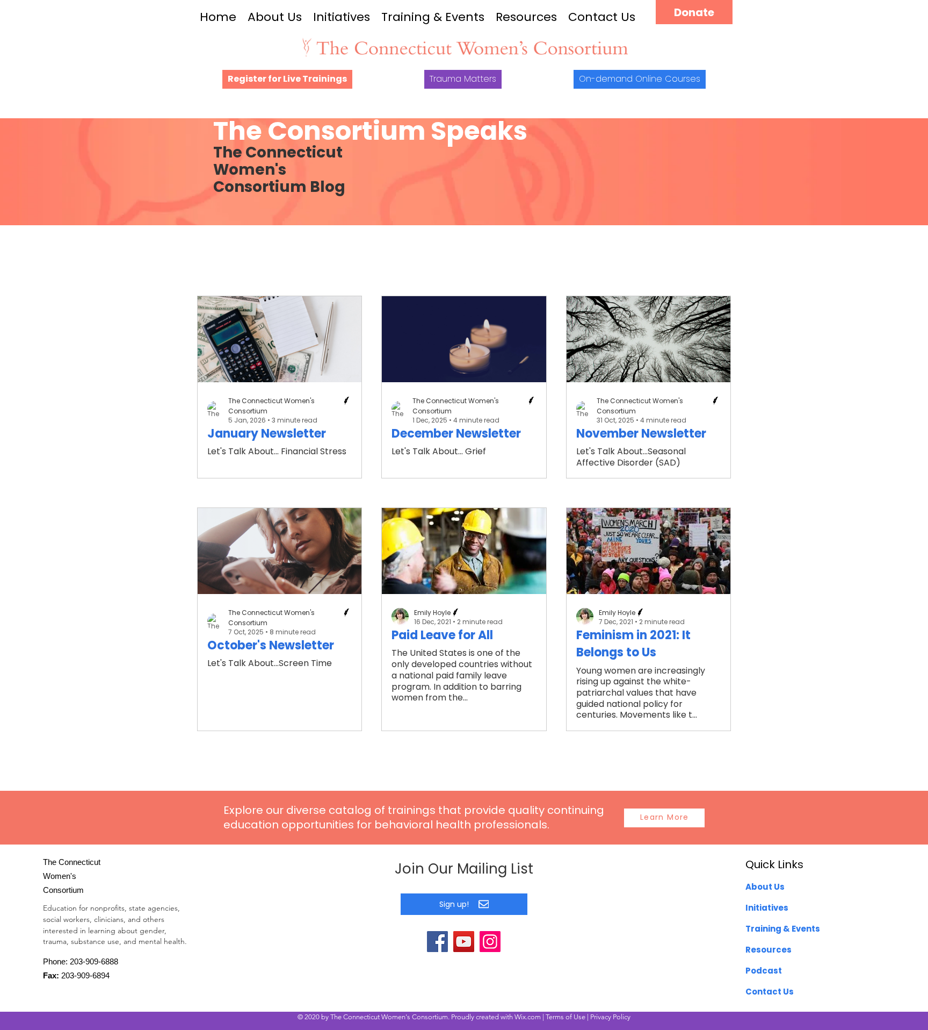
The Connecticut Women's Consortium (271, 406)
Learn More (664, 817)
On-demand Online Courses (639, 79)
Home (218, 17)
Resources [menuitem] (768, 949)
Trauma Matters (463, 79)
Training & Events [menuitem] (782, 928)
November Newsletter (641, 433)
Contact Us (601, 17)
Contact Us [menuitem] (769, 991)
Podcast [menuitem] (763, 970)
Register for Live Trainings (287, 79)
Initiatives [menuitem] (766, 907)
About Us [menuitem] (765, 886)
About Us (275, 17)
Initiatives (341, 17)
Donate (694, 12)
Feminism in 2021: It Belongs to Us (633, 644)
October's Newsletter (270, 645)
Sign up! (454, 904)
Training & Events (432, 17)
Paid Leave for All (442, 635)
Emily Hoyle (432, 612)
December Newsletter (456, 433)
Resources (526, 17)
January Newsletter (266, 433)
